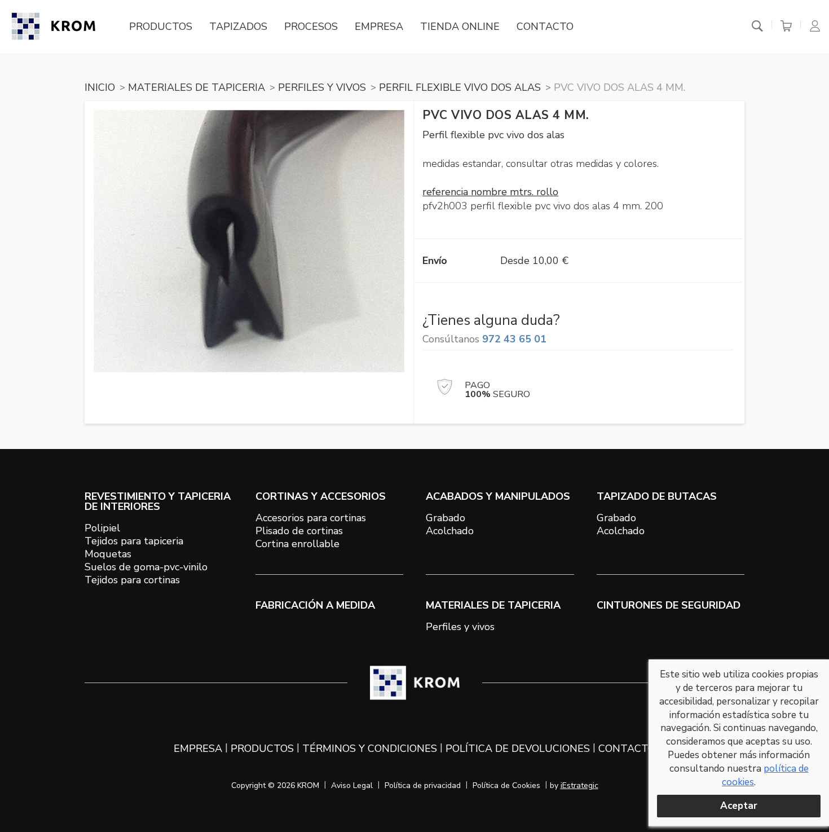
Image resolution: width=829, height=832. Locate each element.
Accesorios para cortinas (310, 518)
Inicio (100, 87)
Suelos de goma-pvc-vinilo (146, 567)
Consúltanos (484, 339)
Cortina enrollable (297, 544)
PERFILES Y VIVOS (322, 87)
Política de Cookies (506, 785)
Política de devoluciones (518, 748)
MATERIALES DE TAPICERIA (196, 87)
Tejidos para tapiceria (134, 541)
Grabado (445, 518)
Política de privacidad (423, 785)
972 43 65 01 (514, 339)
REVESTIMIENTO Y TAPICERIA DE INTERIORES (158, 501)
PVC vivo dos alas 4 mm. (619, 87)
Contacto (545, 26)
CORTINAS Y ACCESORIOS (320, 496)
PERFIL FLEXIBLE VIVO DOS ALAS (460, 87)
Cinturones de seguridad (668, 605)
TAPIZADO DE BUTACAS (657, 496)
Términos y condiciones (369, 748)
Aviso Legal (352, 785)
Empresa (379, 26)
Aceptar (738, 805)
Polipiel (102, 528)
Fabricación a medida (315, 605)
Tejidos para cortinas (132, 580)
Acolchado (450, 531)
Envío (434, 260)
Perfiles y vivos (460, 626)
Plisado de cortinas (299, 531)
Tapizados (238, 26)
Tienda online (460, 26)
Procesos (311, 26)
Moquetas (108, 554)
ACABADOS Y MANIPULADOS (498, 496)
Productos (160, 26)
